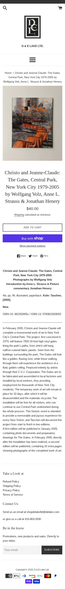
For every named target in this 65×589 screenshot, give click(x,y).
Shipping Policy (12, 485)
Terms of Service (13, 494)
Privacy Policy (11, 490)
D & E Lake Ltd (41, 569)
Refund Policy (11, 481)
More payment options (32, 245)
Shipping (19, 214)
